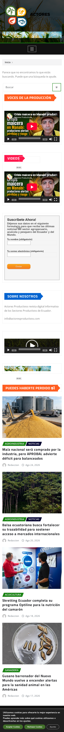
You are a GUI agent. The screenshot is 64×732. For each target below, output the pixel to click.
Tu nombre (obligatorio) (19, 239)
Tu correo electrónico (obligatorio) (25, 251)
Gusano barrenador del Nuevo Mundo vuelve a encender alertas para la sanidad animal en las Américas (29, 683)
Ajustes (53, 727)
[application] (32, 126)
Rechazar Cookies (34, 727)
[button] (32, 346)
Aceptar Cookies (13, 727)
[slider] (29, 349)
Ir (57, 87)
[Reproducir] (8, 139)
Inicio (8, 62)
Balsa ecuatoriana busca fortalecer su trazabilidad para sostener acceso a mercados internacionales (31, 529)
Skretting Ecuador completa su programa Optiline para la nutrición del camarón (31, 605)
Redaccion (13, 464)
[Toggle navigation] (32, 49)
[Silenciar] (50, 139)
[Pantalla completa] (55, 139)
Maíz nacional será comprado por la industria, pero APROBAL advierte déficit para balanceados (31, 454)
